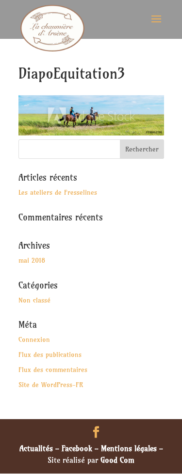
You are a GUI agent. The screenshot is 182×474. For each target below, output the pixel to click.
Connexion (34, 339)
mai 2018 (31, 260)
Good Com (117, 460)
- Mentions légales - (127, 448)
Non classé (34, 300)
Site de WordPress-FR (50, 384)
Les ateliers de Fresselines (57, 192)
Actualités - (40, 448)
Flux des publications (50, 354)
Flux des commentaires (52, 369)
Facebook (77, 448)
